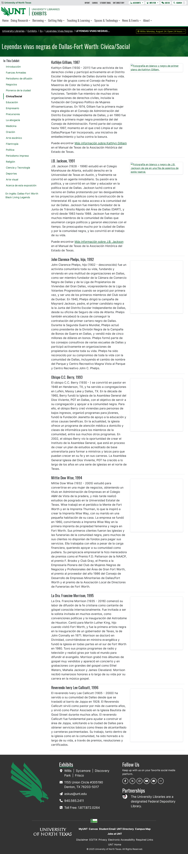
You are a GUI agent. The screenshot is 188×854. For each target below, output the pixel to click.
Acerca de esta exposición (21, 185)
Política (10, 149)
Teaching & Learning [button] (79, 20)
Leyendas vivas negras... (93, 31)
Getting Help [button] (55, 20)
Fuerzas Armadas (16, 72)
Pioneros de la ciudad (18, 90)
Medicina (11, 126)
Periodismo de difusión (19, 78)
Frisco (79, 775)
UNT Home (114, 844)
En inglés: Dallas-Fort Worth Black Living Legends (22, 195)
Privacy (103, 839)
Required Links (144, 839)
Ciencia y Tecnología (18, 167)
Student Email (105, 2)
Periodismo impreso (17, 155)
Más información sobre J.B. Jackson (99, 241)
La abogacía (13, 120)
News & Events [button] (130, 20)
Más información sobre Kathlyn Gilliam (101, 143)
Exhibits (39, 13)
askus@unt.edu (75, 794)
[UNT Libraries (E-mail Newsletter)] (154, 781)
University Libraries (46, 9)
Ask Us (167, 2)
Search (180, 2)
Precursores (13, 114)
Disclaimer (82, 839)
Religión (10, 161)
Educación (12, 102)
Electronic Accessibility (121, 839)
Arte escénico (14, 137)
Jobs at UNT (114, 833)
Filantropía (12, 143)
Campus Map (143, 828)
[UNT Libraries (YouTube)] (147, 781)
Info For (153, 2)
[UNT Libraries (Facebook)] (125, 781)
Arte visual (12, 179)
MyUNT (87, 2)
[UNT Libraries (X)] (132, 781)
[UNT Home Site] (30, 782)
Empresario (12, 108)
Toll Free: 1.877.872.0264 (82, 807)
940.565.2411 (74, 800)
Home (5, 20)
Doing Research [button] (20, 20)
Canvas (95, 2)
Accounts (137, 2)
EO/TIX (93, 839)
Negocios (11, 84)
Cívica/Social (14, 96)
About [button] (146, 20)
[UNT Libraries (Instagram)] (139, 781)
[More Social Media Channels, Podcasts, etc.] (161, 781)
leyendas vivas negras (59, 31)
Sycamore (83, 771)
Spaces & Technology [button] (106, 20)
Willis (68, 771)
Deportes (11, 173)
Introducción (13, 66)
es (41, 31)
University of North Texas (17, 2)
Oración (10, 132)
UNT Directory (118, 2)
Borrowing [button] (38, 20)
